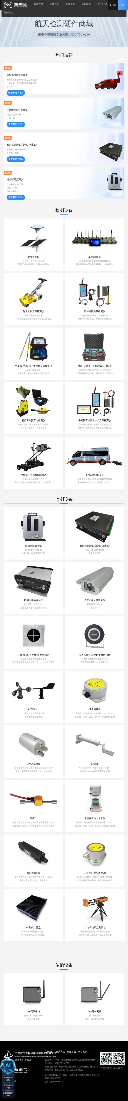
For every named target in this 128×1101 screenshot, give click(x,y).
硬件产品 (54, 4)
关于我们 (102, 4)
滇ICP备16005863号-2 (55, 1081)
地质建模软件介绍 (8, 1094)
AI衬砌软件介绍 (8, 1078)
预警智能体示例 (8, 1086)
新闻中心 (8, 12)
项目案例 (86, 4)
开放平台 (70, 4)
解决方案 (38, 4)
